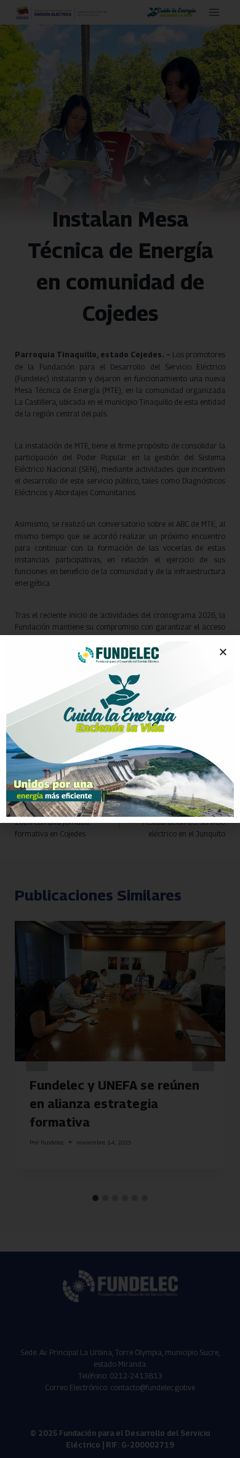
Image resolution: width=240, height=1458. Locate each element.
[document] (120, 729)
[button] (223, 652)
